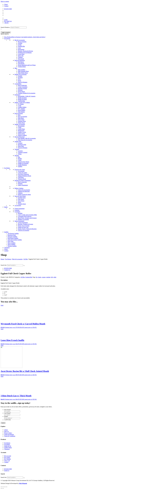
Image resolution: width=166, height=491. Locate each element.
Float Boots (21, 63)
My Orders (7, 457)
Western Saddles (12, 246)
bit (36, 277)
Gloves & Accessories (24, 190)
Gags (19, 48)
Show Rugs (21, 119)
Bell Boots (21, 62)
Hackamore (21, 49)
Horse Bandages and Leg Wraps (27, 65)
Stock (19, 202)
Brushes (20, 213)
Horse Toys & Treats (23, 225)
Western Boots (22, 179)
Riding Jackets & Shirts (24, 194)
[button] (5, 34)
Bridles (20, 158)
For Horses (7, 38)
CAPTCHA (7, 420)
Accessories (21, 171)
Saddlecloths (21, 101)
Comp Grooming (22, 87)
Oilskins (20, 193)
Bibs (19, 115)
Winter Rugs (21, 122)
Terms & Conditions (9, 436)
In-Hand (20, 77)
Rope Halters (21, 110)
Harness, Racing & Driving (25, 51)
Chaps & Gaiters (22, 172)
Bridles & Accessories (21, 74)
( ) (6, 22)
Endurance (17, 94)
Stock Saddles (11, 244)
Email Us (6, 470)
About (6, 4)
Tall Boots (21, 177)
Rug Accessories (22, 116)
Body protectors (22, 182)
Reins (19, 80)
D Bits (20, 44)
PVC (19, 79)
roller (54, 277)
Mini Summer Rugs (23, 71)
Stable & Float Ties (23, 227)
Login (5, 19)
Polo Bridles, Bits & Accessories (27, 138)
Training (20, 57)
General (20, 143)
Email (6, 416)
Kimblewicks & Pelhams (25, 52)
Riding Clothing (19, 188)
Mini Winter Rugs (23, 73)
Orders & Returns (9, 434)
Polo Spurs (21, 199)
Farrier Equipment (19, 208)
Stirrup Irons (21, 133)
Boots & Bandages (20, 60)
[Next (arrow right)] (3, 488)
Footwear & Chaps (20, 169)
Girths (19, 127)
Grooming (17, 211)
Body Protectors (22, 85)
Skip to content (5, 1)
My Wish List (8, 21)
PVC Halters (21, 108)
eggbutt (48, 277)
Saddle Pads (18, 141)
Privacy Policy (8, 433)
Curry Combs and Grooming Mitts (27, 215)
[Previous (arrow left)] (1, 488)
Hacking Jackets (22, 88)
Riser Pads (21, 146)
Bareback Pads (22, 144)
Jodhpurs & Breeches (24, 191)
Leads (19, 105)
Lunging (20, 151)
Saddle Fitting (8, 447)
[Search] (24, 265)
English (20, 76)
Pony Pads (10, 241)
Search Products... (6, 27)
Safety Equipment (23, 185)
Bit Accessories (22, 41)
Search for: (4, 265)
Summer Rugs (22, 121)
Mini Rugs (21, 118)
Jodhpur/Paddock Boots (24, 176)
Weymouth (21, 59)
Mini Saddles (21, 69)
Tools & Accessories (23, 230)
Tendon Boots (22, 66)
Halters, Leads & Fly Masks (22, 102)
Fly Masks (21, 104)
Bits (19, 157)
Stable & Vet (7, 446)
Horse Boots (21, 91)
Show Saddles (11, 243)
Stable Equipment (19, 221)
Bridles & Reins (22, 98)
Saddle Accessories (20, 124)
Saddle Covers (22, 132)
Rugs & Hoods (19, 113)
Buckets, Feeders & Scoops (25, 224)
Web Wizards (23, 483)
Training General (22, 152)
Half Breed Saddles (13, 238)
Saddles (20, 166)
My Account (7, 456)
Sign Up (6, 431)
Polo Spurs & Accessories (25, 140)
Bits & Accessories (20, 40)
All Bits (20, 43)
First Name (7, 409)
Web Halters (21, 112)
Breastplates (21, 126)
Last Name (7, 413)
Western (17, 155)
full (52, 277)
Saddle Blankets (22, 165)
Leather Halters (22, 107)
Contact (6, 6)
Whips (20, 154)
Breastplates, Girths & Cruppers (26, 96)
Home (2, 259)
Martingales (21, 130)
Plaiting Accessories (23, 219)
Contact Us (7, 270)
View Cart (7, 460)
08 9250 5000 (8, 268)
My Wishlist (7, 459)
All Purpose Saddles (13, 233)
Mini (16, 68)
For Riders (7, 168)
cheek (39, 277)
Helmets (20, 90)
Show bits (20, 55)
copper (43, 277)
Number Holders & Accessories (26, 93)
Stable (6, 207)
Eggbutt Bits (21, 46)
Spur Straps (21, 200)
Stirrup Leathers (22, 135)
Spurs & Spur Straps (23, 161)
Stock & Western (22, 82)
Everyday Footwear (23, 174)
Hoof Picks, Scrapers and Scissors (27, 218)
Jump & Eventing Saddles (15, 239)
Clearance (7, 247)
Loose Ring (21, 54)
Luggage (17, 210)
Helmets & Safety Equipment (23, 180)
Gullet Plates (21, 129)
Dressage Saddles (12, 236)
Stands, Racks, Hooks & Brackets (27, 229)
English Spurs (22, 197)
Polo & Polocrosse (20, 137)
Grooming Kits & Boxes (24, 216)
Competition (18, 83)
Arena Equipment (23, 222)
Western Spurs (22, 204)
